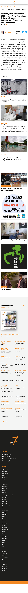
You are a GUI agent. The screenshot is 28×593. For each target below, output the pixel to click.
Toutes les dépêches (8, 6)
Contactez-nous (6, 456)
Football (4, 512)
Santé (3, 544)
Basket (10, 24)
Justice (4, 525)
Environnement (6, 505)
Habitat (4, 516)
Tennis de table (6, 559)
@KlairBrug (8, 32)
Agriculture (5, 469)
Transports (4, 564)
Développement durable (8, 495)
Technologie (5, 557)
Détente (3, 154)
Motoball (4, 527)
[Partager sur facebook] (25, 32)
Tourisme (4, 562)
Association (5, 471)
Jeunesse (4, 523)
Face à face (5, 508)
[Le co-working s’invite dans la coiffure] (14, 113)
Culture (4, 490)
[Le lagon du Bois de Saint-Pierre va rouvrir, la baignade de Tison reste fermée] (14, 144)
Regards (4, 540)
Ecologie (4, 497)
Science (4, 546)
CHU (3, 479)
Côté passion (5, 486)
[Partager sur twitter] (23, 32)
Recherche (4, 538)
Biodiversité (5, 477)
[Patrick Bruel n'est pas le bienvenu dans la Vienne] (14, 87)
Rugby (3, 542)
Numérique (5, 529)
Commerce (5, 484)
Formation (4, 514)
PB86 (3, 531)
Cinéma (4, 482)
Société (3, 96)
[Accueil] (1, 6)
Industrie (4, 518)
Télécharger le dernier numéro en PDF (10, 334)
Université (4, 566)
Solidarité (4, 553)
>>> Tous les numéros (7, 422)
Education (4, 501)
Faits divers (5, 510)
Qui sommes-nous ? (6, 454)
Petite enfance (5, 533)
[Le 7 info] (14, 2)
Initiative (4, 521)
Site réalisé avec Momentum (9, 458)
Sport (14, 6)
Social (3, 549)
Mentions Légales (6, 460)
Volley (3, 570)
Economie (4, 123)
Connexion (18, 583)
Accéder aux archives (6, 336)
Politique (4, 536)
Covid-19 (4, 488)
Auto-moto (5, 473)
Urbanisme (4, 568)
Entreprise (4, 503)
